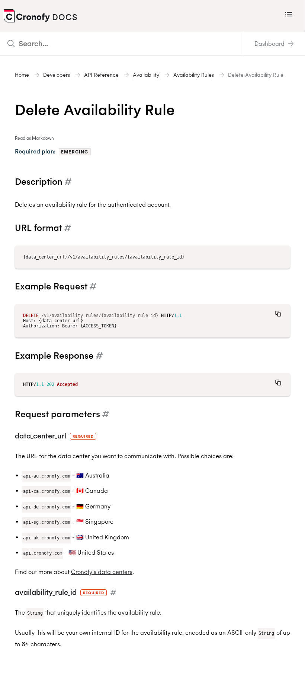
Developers (56, 75)
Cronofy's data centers (101, 571)
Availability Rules (193, 75)
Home (22, 75)
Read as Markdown (34, 138)
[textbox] (121, 43)
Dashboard (270, 43)
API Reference (101, 75)
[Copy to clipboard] (278, 313)
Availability (146, 75)
